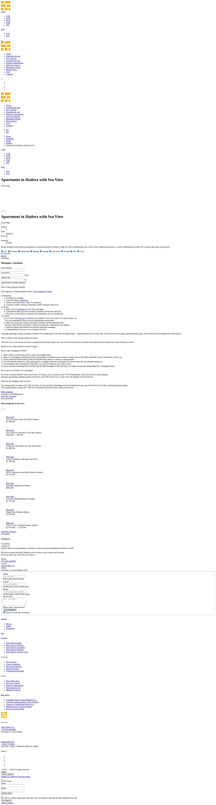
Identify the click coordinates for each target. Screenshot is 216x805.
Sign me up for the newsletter (17, 612)
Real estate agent (12, 681)
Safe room (56, 251)
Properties (10, 139)
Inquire (4, 256)
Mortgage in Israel (13, 67)
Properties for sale (13, 56)
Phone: (3, 559)
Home (8, 136)
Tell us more (8, 596)
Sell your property (13, 65)
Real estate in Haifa (13, 643)
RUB (8, 20)
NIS (7, 25)
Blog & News (11, 70)
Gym (82, 251)
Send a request (7, 774)
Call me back (7, 793)
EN (7, 130)
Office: (3, 568)
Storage (45, 251)
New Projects (11, 662)
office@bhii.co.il (7, 566)
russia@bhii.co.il (7, 742)
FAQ (8, 72)
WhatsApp (5, 777)
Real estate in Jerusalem (15, 647)
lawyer (22, 318)
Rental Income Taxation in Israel (19, 707)
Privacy (9, 624)
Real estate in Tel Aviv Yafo (17, 652)
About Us (4, 619)
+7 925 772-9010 (8, 744)
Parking (36, 251)
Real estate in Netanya (15, 650)
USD (8, 16)
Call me (21, 777)
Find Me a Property (8, 396)
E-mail (6, 582)
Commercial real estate (15, 671)
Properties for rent (13, 61)
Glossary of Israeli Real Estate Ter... (20, 704)
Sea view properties (14, 666)
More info (10, 417)
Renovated (25, 251)
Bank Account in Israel (15, 709)
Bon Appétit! (6, 800)
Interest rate (5, 277)
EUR (8, 18)
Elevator (14, 251)
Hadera (9, 143)
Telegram (13, 777)
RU (7, 132)
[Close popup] (2, 779)
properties (21, 309)
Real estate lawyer (13, 688)
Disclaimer (10, 628)
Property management (14, 63)
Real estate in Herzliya (15, 645)
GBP (8, 23)
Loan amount (6, 268)
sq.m (8, 33)
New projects (11, 58)
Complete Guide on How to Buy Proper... (22, 702)
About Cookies (7, 803)
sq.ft (7, 36)
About (8, 54)
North (8, 141)
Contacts (9, 74)
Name (6, 574)
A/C (5, 251)
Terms (8, 626)
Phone (6, 589)
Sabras (3, 772)
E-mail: (4, 563)
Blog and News (5, 695)
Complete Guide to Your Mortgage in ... (21, 700)
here (8, 291)
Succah (66, 251)
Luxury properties (13, 664)
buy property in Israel (43, 291)
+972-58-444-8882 (8, 561)
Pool (74, 251)
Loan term (5, 273)
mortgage (24, 300)
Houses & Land (12, 669)
